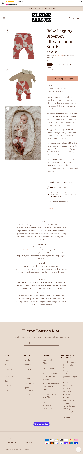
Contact (7, 390)
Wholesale (27, 378)
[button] (4, 17)
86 (70, 64)
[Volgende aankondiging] (79, 8)
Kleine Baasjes (14, 449)
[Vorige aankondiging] (4, 8)
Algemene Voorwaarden (28, 389)
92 (49, 69)
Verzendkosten (59, 55)
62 (56, 64)
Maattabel (27, 360)
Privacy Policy (28, 395)
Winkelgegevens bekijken (57, 91)
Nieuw (7, 365)
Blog (6, 381)
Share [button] (51, 208)
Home (7, 360)
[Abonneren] (57, 343)
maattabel (24, 250)
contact (35, 288)
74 (64, 65)
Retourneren (28, 374)
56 (50, 64)
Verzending (27, 369)
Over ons (8, 385)
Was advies (27, 365)
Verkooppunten (29, 383)
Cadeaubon (9, 376)
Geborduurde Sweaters (9, 370)
